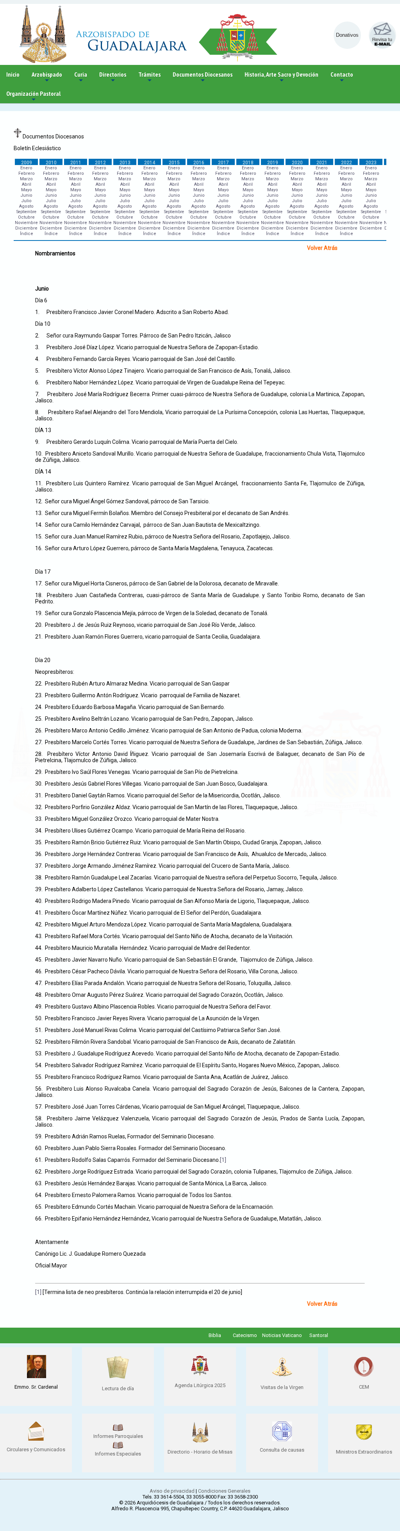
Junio (26, 195)
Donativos (347, 35)
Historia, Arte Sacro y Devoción (281, 77)
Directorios (112, 77)
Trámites (149, 77)
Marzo (26, 178)
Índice (26, 233)
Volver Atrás (322, 248)
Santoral (318, 1335)
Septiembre (26, 212)
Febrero (26, 173)
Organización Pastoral (33, 96)
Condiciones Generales (224, 1491)
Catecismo (245, 1335)
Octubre (26, 217)
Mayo (26, 189)
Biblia (215, 1335)
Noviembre (26, 222)
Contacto (341, 77)
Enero (26, 168)
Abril (26, 184)
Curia (80, 77)
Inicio (13, 74)
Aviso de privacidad (172, 1491)
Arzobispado (47, 77)
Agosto (26, 206)
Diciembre (26, 228)
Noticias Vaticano (282, 1335)
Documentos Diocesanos (202, 77)
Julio (26, 200)
